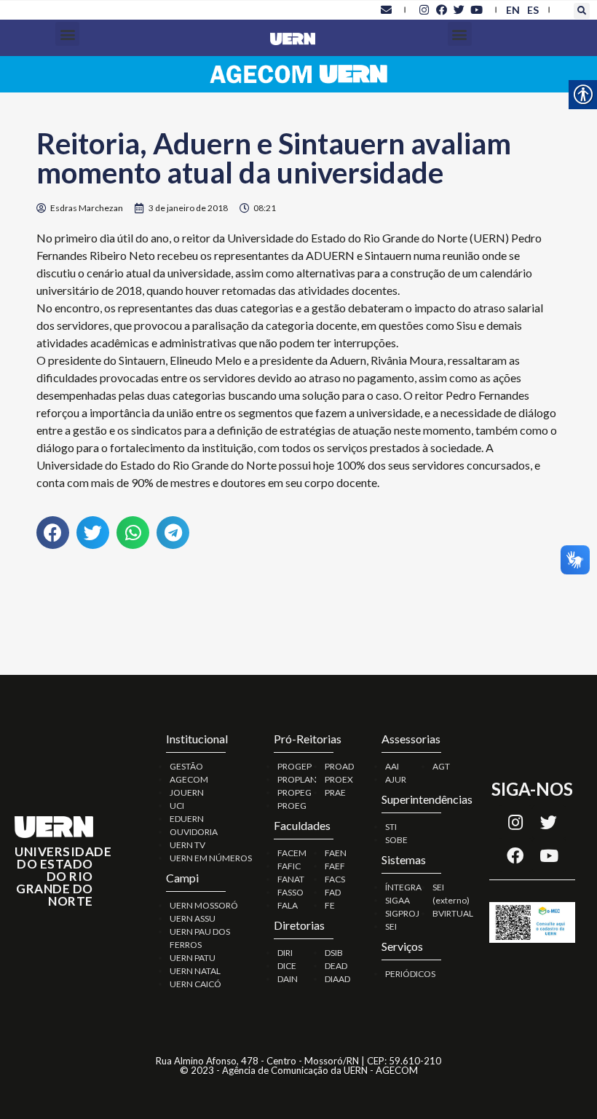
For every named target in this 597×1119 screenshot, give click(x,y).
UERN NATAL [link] (195, 970)
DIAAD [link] (337, 978)
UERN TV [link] (187, 844)
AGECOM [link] (189, 779)
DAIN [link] (287, 978)
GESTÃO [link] (186, 766)
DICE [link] (286, 965)
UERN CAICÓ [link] (195, 983)
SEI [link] (391, 926)
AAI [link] (392, 766)
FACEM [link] (292, 852)
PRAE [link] (335, 792)
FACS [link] (335, 879)
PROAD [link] (339, 766)
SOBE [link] (396, 839)
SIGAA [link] (397, 900)
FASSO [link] (290, 892)
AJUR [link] (395, 779)
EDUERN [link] (187, 818)
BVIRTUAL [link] (452, 913)
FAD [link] (333, 892)
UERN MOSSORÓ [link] (204, 905)
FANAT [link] (290, 879)
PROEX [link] (339, 779)
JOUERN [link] (187, 792)
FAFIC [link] (289, 866)
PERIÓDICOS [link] (410, 973)
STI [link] (391, 826)
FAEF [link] (335, 866)
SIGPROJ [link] (402, 913)
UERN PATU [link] (193, 957)
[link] (386, 9)
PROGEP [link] (294, 766)
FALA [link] (287, 905)
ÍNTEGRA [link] (403, 887)
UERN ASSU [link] (193, 918)
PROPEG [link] (294, 792)
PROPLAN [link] (297, 779)
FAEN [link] (336, 852)
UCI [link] (177, 805)
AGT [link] (441, 766)
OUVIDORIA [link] (194, 831)
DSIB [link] (334, 952)
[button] (582, 11)
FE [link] (330, 905)
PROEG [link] (292, 805)
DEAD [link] (336, 965)
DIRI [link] (285, 952)
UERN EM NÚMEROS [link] (211, 858)
